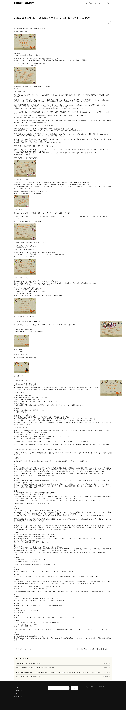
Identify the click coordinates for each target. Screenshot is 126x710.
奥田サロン (109, 24)
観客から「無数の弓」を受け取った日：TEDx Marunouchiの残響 (35, 667)
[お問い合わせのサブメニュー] (22, 696)
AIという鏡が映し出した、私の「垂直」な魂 (28, 676)
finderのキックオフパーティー (25, 649)
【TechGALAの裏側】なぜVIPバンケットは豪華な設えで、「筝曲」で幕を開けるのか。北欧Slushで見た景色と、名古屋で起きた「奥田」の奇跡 (58, 672)
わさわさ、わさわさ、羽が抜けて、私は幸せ (29, 663)
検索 (74, 688)
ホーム (85, 3)
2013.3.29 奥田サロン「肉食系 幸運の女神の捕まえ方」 (93, 649)
